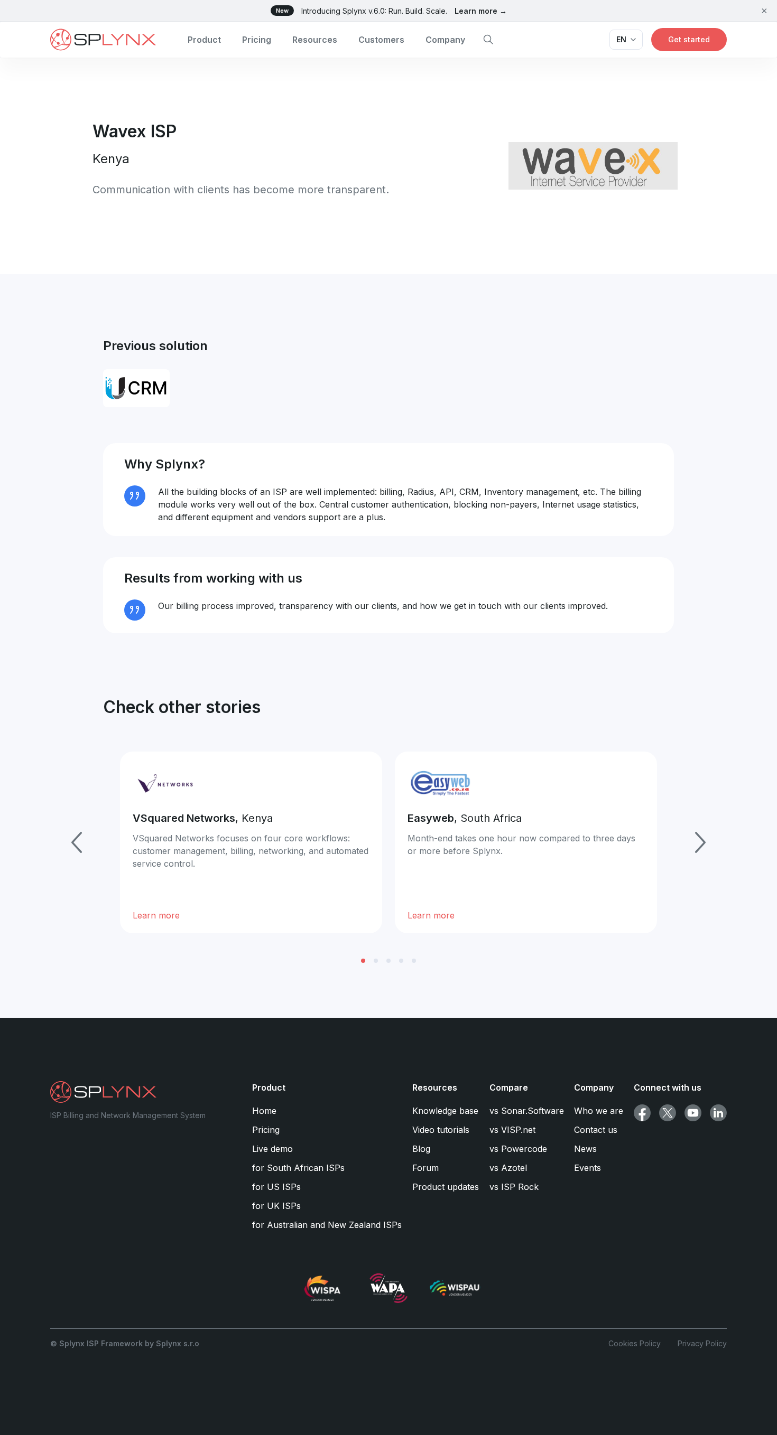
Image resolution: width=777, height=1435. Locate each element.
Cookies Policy (634, 1343)
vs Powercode (518, 1148)
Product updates (445, 1186)
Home (264, 1110)
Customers (381, 39)
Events (587, 1167)
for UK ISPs (276, 1205)
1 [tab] (363, 961)
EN (621, 39)
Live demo (272, 1148)
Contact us (595, 1129)
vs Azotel (508, 1167)
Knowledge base (445, 1110)
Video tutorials (440, 1129)
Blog (421, 1148)
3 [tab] (388, 961)
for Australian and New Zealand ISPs (327, 1225)
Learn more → (481, 10)
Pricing (256, 39)
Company (445, 39)
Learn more (156, 915)
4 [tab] (401, 961)
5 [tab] (414, 961)
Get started (689, 39)
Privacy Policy (702, 1343)
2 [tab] (376, 961)
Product (204, 39)
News (585, 1148)
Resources (314, 39)
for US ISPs (276, 1186)
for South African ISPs (298, 1167)
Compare (508, 1087)
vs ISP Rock (514, 1186)
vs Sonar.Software (526, 1110)
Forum (425, 1167)
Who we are (598, 1110)
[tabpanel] (251, 842)
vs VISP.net (512, 1129)
